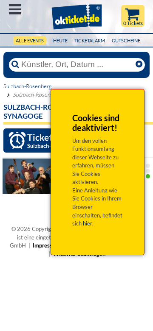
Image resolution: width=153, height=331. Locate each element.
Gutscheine (126, 40)
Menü (15, 9)
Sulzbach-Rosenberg (27, 86)
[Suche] (15, 64)
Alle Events (30, 40)
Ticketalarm (89, 40)
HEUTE (60, 40)
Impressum (46, 245)
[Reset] (138, 64)
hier (87, 223)
